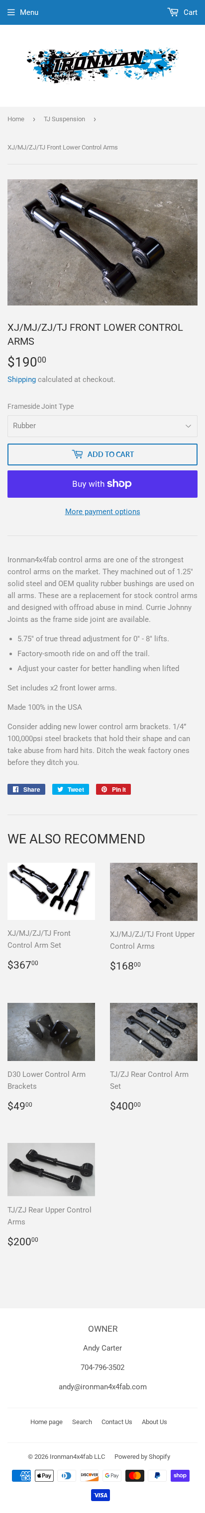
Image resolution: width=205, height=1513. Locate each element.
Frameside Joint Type (40, 406)
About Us (154, 1422)
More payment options (102, 511)
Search (82, 1422)
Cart (190, 12)
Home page (46, 1422)
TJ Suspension (64, 119)
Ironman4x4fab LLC (77, 1456)
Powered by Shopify (142, 1456)
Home (15, 119)
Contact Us (117, 1422)
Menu (29, 12)
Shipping (21, 379)
